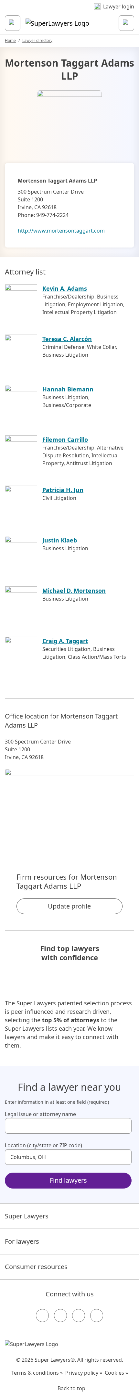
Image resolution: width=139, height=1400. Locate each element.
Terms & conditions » (37, 1372)
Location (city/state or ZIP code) (43, 1145)
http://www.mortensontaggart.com (61, 230)
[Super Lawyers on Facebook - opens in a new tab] (42, 1315)
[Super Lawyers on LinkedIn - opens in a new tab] (96, 1315)
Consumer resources (36, 1266)
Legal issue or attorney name (40, 1114)
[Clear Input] (124, 1126)
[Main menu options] (12, 23)
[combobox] (68, 1126)
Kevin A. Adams (64, 288)
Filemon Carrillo (65, 439)
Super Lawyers (26, 1216)
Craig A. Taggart (65, 641)
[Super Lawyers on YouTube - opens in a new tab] (78, 1315)
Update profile (69, 906)
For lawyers (22, 1241)
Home (10, 40)
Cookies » (116, 1372)
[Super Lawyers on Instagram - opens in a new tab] (60, 1315)
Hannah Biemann (67, 389)
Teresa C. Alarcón (67, 339)
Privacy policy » (83, 1372)
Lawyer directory (37, 40)
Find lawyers (68, 1180)
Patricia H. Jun (62, 490)
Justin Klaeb (59, 540)
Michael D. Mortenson (74, 590)
